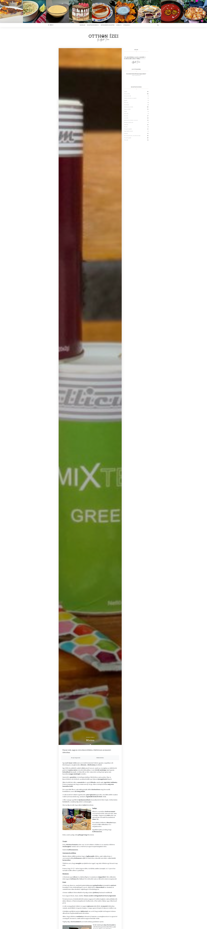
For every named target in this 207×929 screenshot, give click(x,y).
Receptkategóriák (92, 25)
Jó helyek (126, 25)
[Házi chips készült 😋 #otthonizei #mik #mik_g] (195, 11)
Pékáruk (126, 124)
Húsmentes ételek (128, 107)
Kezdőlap (82, 25)
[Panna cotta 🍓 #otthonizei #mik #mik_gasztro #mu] (103, 11)
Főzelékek (126, 104)
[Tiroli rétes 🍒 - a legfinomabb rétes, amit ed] (149, 11)
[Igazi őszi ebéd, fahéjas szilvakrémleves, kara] (172, 11)
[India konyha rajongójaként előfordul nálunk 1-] (126, 11)
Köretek (126, 115)
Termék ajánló (90, 737)
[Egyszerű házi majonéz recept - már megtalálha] (57, 11)
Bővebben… (143, 58)
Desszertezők (127, 96)
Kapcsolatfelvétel (136, 75)
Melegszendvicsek (128, 122)
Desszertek (127, 93)
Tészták (126, 140)
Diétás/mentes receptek (107, 25)
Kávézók (126, 113)
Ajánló (118, 25)
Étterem (126, 102)
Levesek (126, 118)
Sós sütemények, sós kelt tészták (132, 135)
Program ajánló (128, 129)
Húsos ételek (127, 109)
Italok (125, 111)
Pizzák (125, 126)
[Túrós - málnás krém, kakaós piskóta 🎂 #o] (80, 11)
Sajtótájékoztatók (128, 131)
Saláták (126, 133)
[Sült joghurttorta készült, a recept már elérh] (11, 11)
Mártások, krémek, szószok (131, 120)
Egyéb (125, 100)
